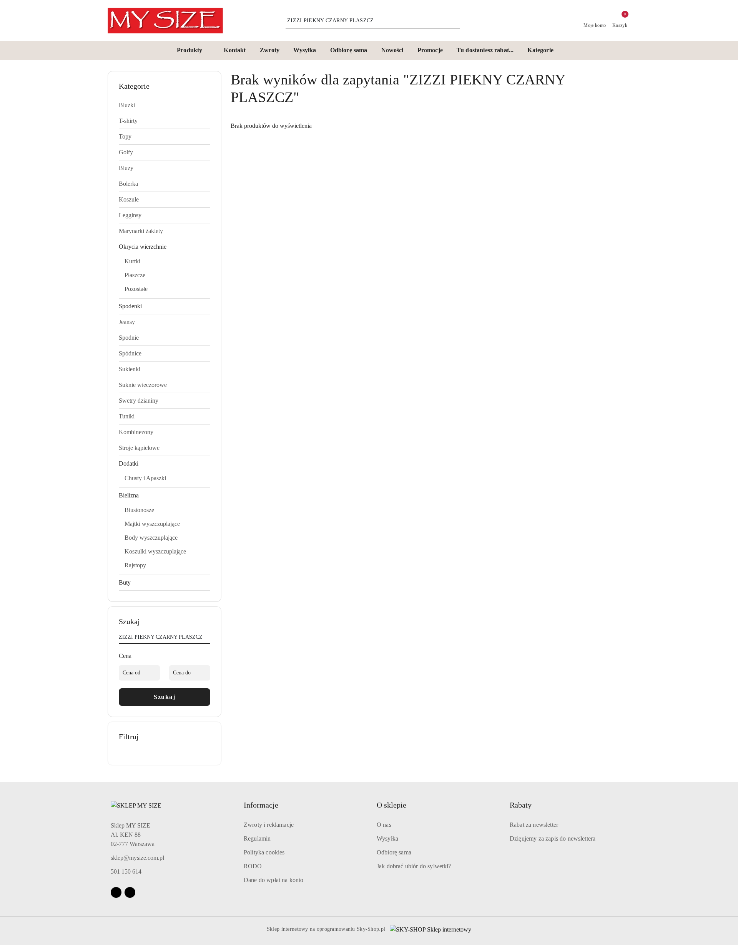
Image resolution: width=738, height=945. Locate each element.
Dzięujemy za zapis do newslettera (552, 838)
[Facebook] (116, 892)
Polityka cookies (264, 852)
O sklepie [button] (391, 805)
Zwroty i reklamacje (269, 824)
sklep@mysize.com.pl (137, 857)
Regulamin (257, 838)
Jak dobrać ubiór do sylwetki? (414, 866)
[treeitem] (164, 105)
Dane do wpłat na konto (274, 880)
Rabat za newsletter (534, 824)
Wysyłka (387, 838)
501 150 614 (126, 871)
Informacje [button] (261, 805)
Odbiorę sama (394, 852)
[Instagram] (130, 892)
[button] (193, 50)
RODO (253, 866)
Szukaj (164, 697)
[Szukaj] (207, 638)
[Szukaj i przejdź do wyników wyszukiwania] (455, 20)
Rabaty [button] (521, 805)
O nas (384, 824)
